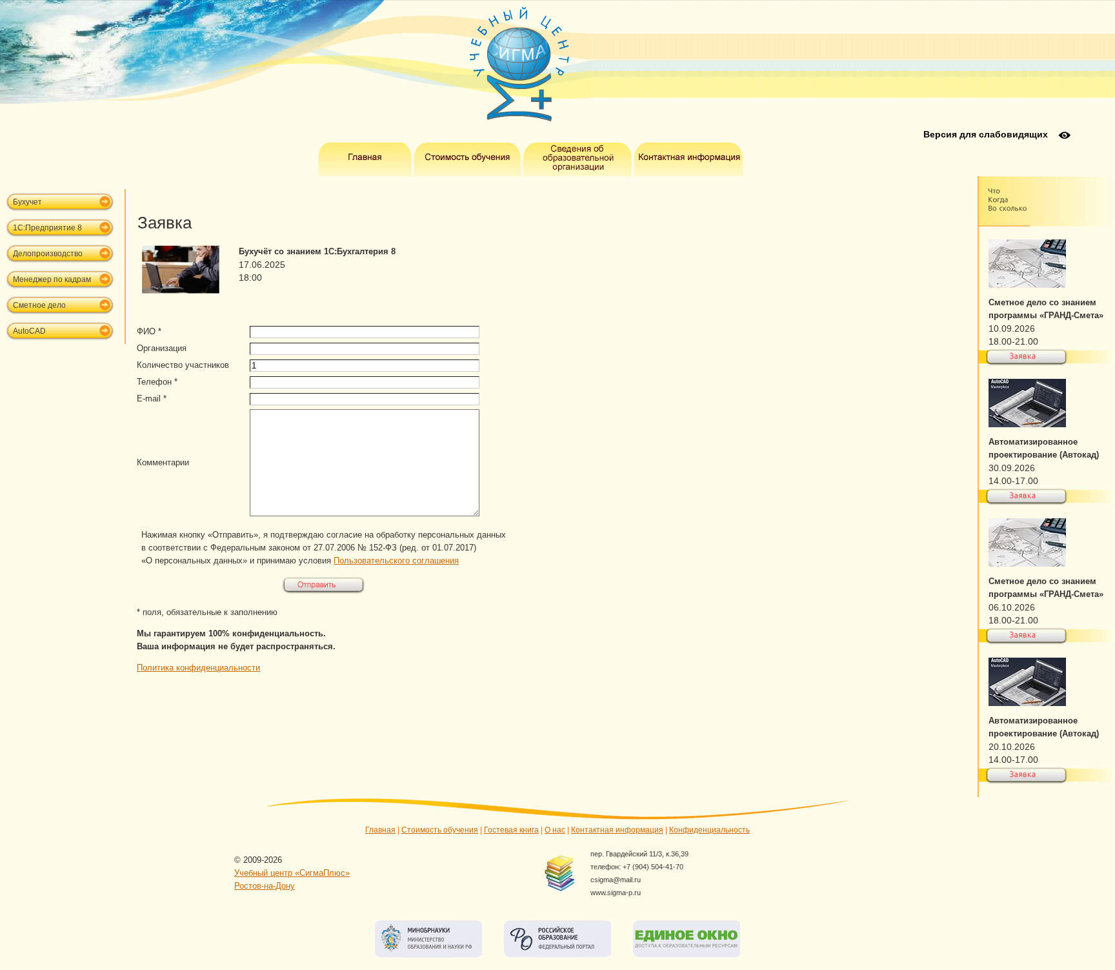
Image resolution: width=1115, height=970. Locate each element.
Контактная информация (617, 829)
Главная (380, 829)
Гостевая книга (511, 829)
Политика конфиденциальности (198, 667)
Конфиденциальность (709, 829)
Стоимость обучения (439, 829)
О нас (555, 829)
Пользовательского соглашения (396, 560)
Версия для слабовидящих (985, 134)
